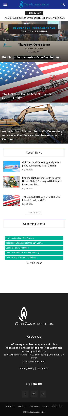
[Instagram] (34, 394)
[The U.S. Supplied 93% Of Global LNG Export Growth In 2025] (34, 82)
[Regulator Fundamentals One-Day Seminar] (34, 41)
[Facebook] (25, 394)
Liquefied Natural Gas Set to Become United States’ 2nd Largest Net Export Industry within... (41, 181)
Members (21, 406)
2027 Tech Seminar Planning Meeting (22, 252)
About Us (10, 406)
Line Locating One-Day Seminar (19, 238)
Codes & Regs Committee (17, 248)
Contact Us (43, 368)
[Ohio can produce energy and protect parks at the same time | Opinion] (11, 166)
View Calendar (34, 262)
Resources (34, 406)
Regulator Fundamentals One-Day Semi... (24, 243)
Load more (33, 212)
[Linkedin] (43, 394)
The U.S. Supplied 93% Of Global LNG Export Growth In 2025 (34, 18)
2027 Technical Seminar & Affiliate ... (21, 257)
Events (45, 406)
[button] (5, 4)
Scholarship (56, 406)
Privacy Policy (26, 368)
